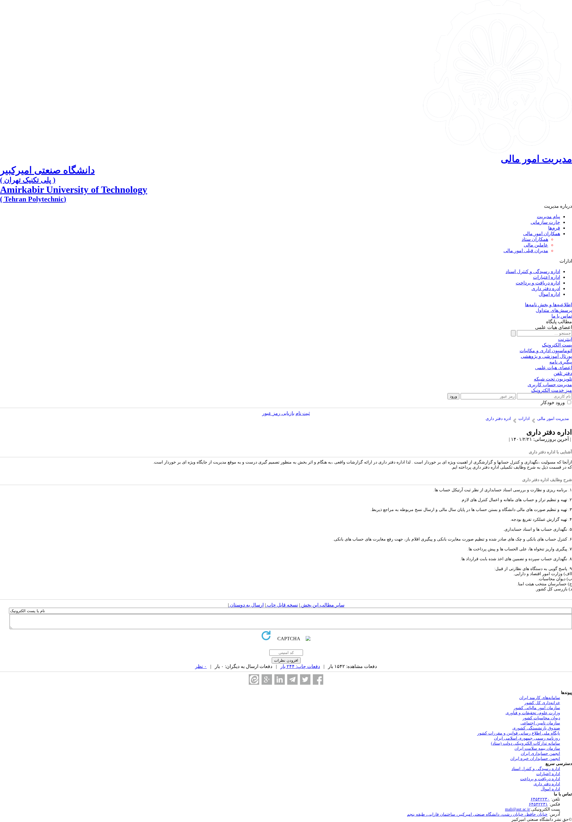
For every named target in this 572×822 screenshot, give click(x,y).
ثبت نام (303, 413)
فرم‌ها (554, 227)
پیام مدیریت (548, 216)
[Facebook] (318, 679)
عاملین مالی (536, 244)
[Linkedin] (279, 679)
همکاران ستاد (535, 239)
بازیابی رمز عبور (278, 413)
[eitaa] (254, 679)
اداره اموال (549, 294)
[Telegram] (292, 679)
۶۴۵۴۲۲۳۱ (538, 804)
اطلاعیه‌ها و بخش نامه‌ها (548, 304)
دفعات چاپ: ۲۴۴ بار (300, 666)
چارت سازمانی (545, 222)
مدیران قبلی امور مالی (525, 250)
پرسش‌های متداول (554, 310)
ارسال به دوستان (246, 604)
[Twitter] (305, 679)
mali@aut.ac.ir (517, 809)
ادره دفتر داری (545, 288)
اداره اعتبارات (546, 277)
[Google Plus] (267, 679)
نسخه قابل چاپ (282, 604)
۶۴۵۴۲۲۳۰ (540, 799)
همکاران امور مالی (541, 233)
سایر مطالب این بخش (322, 604)
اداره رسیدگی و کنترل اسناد (533, 271)
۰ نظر (201, 666)
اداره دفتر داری (547, 784)
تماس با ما (561, 315)
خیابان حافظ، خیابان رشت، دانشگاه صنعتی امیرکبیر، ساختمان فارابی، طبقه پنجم (477, 814)
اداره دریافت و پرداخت (538, 282)
